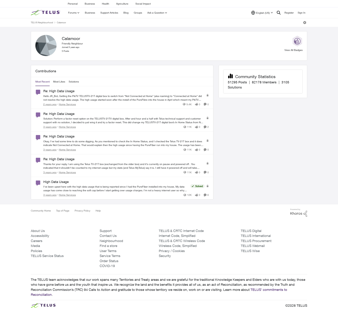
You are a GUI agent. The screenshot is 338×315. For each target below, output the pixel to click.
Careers (36, 241)
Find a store (108, 246)
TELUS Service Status (47, 256)
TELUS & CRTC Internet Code (181, 231)
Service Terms (110, 256)
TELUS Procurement (256, 241)
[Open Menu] (304, 22)
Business (90, 3)
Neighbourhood (111, 241)
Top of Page (62, 210)
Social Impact (143, 3)
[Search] (279, 13)
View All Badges (293, 49)
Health (105, 3)
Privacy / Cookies (172, 251)
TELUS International (256, 236)
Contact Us (108, 236)
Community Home (41, 210)
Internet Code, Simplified (177, 236)
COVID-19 (107, 266)
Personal (73, 3)
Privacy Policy (82, 210)
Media (35, 246)
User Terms (108, 251)
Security (165, 256)
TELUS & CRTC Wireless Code (182, 241)
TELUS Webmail (253, 246)
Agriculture (122, 3)
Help (98, 210)
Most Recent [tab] (42, 81)
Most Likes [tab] (59, 81)
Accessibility (40, 236)
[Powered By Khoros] (298, 213)
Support (106, 231)
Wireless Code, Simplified (178, 246)
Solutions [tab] (74, 81)
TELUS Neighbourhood (42, 22)
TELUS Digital (251, 231)
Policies (36, 251)
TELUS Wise (250, 251)
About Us (38, 231)
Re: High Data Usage (58, 91)
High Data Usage (56, 182)
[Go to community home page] (46, 13)
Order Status (109, 261)
